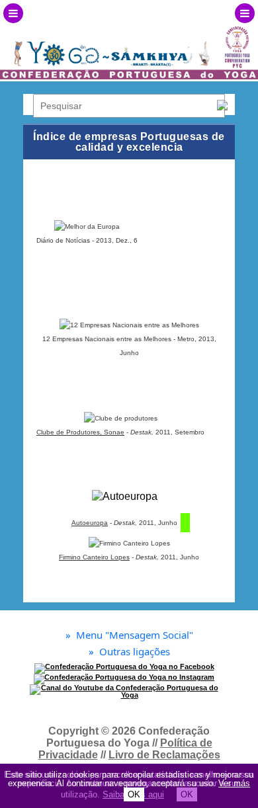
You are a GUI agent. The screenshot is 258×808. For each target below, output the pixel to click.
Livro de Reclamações (164, 754)
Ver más (234, 783)
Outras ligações (129, 652)
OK (134, 794)
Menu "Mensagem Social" (129, 635)
